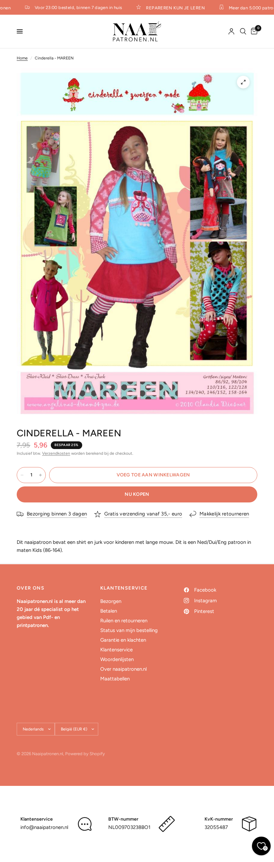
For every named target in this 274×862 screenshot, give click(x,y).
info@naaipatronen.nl (44, 827)
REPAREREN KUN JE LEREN (170, 7)
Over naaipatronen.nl (123, 669)
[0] (253, 31)
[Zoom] (243, 82)
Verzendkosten (56, 453)
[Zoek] (243, 31)
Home (22, 58)
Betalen (108, 611)
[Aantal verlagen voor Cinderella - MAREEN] (22, 475)
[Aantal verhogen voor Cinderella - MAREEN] (40, 475)
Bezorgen (110, 601)
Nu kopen (137, 494)
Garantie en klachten (123, 640)
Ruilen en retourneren (123, 621)
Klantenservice (116, 650)
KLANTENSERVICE (124, 588)
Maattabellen (115, 679)
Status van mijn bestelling (129, 630)
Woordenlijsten (117, 659)
